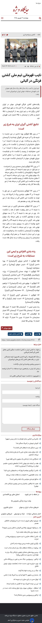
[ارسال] (27, 66)
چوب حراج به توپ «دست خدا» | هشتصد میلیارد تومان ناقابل (21, 565)
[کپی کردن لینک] (39, 340)
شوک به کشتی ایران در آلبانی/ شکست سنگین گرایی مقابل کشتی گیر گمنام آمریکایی (21, 351)
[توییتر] (7, 34)
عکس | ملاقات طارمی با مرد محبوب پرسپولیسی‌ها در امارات (22, 538)
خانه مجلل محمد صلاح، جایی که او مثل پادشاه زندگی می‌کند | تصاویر (21, 453)
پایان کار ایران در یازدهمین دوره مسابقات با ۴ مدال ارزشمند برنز (20, 370)
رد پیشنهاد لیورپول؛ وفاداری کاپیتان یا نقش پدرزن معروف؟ (20, 528)
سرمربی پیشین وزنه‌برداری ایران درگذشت (26, 364)
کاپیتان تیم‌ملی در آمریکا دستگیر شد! (27, 443)
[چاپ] (25, 66)
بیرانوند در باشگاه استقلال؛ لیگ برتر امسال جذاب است (21, 548)
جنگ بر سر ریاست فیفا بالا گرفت (28, 570)
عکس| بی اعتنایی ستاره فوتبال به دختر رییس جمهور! (22, 439)
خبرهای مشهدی (6, 513)
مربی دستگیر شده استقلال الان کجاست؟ (25, 447)
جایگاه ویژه (12, 615)
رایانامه (38, 396)
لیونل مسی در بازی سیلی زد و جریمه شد (25, 579)
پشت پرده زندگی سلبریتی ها (21, 501)
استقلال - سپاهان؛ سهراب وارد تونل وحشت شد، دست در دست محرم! (20, 589)
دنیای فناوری (8, 507)
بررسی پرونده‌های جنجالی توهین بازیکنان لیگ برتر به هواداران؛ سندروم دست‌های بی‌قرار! (21, 553)
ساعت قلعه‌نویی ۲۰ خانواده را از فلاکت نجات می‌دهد (22, 475)
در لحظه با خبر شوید (32, 494)
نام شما (37, 388)
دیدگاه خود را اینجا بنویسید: (31, 405)
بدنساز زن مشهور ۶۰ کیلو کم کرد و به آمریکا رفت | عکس (21, 575)
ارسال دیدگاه (31, 429)
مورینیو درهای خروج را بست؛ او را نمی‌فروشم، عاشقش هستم (21, 522)
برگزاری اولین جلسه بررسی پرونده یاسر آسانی (24, 543)
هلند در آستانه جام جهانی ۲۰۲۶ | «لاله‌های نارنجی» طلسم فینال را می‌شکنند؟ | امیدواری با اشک (20, 464)
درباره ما (38, 3)
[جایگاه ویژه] (21, 13)
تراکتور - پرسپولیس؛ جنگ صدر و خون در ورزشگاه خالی (21, 559)
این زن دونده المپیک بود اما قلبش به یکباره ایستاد (22, 584)
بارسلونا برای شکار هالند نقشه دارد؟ (27, 532)
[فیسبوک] (4, 34)
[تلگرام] (2, 34)
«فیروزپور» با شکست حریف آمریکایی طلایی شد (24, 376)
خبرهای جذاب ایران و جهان (29, 507)
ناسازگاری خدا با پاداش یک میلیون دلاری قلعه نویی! (22, 459)
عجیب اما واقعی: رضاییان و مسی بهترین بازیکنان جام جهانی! (21, 485)
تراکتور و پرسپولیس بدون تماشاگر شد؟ (26, 595)
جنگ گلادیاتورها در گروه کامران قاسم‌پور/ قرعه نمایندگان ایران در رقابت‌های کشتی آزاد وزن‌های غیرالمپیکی (21, 358)
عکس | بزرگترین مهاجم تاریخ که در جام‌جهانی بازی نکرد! (21, 470)
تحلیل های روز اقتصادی (11, 494)
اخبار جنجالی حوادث (33, 513)
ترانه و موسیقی (19, 513)
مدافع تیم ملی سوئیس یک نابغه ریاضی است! (24, 479)
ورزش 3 (5, 328)
